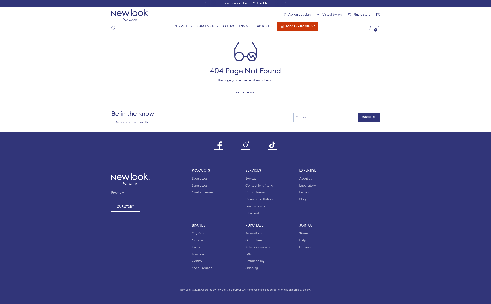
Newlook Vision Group (229, 290)
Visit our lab (260, 3)
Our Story (125, 206)
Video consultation (259, 199)
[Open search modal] (113, 28)
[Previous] (205, 3)
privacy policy (302, 290)
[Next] (286, 3)
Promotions (254, 233)
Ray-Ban (198, 233)
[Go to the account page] (369, 28)
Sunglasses (199, 185)
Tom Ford (198, 254)
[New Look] (130, 15)
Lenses (304, 192)
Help (302, 240)
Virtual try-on (255, 192)
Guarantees (254, 240)
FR (378, 14)
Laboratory (307, 185)
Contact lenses (202, 192)
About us (305, 178)
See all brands (202, 267)
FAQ (249, 254)
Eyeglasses (199, 178)
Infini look (253, 213)
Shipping (252, 267)
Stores (303, 233)
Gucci (196, 247)
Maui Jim (198, 240)
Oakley (197, 261)
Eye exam (252, 178)
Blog (302, 199)
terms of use (281, 290)
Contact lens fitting (259, 185)
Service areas (255, 206)
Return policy (255, 261)
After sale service (258, 247)
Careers (305, 247)
